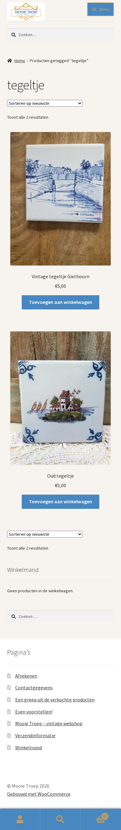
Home (19, 60)
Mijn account (20, 819)
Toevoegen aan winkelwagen (60, 302)
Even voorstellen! (33, 712)
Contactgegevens (34, 687)
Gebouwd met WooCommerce (38, 794)
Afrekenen (26, 676)
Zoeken (60, 819)
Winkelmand (28, 747)
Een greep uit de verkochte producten (55, 699)
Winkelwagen (93, 814)
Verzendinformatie (35, 735)
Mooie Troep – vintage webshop (49, 723)
